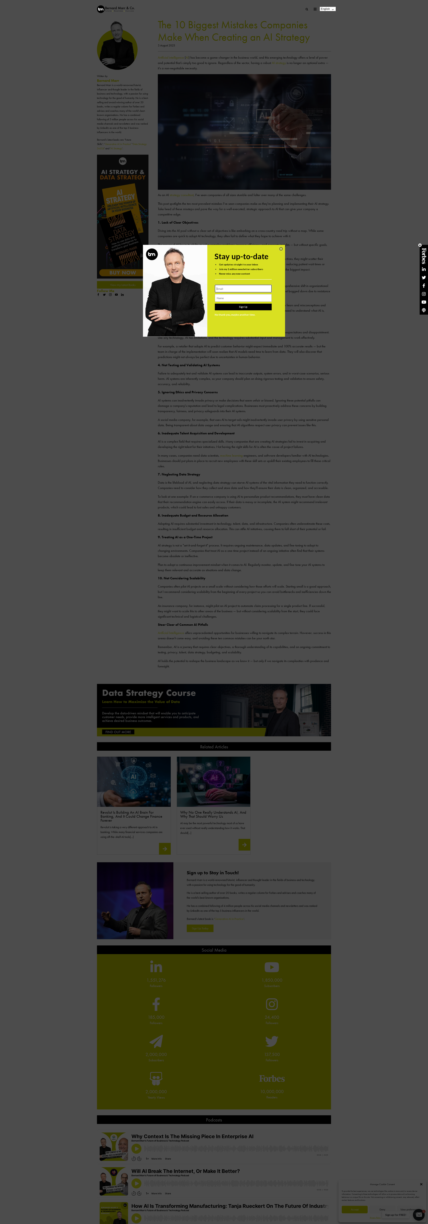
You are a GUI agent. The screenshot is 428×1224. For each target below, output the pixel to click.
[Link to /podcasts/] (423, 310)
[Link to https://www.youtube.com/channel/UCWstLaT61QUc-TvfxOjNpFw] (423, 302)
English (325, 9)
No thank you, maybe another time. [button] (235, 314)
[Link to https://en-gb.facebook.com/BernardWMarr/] (423, 286)
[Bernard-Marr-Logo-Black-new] (116, 7)
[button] (281, 249)
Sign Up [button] (243, 306)
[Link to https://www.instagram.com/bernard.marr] (423, 294)
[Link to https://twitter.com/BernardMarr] (423, 277)
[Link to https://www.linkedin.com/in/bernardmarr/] (423, 269)
